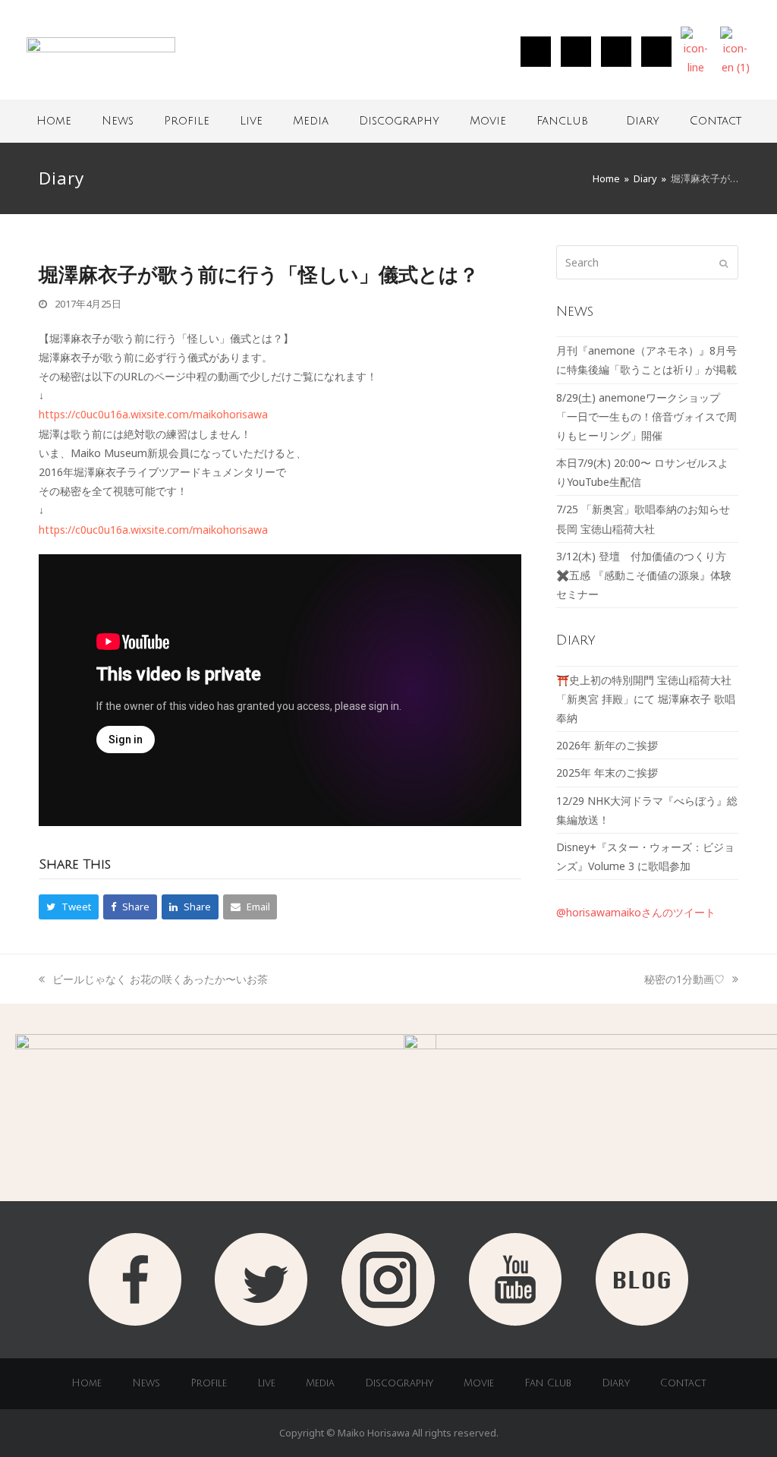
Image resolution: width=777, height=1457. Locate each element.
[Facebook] (616, 51)
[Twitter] (576, 51)
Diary (642, 121)
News (118, 121)
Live (251, 121)
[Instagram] (536, 51)
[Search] (647, 262)
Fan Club (547, 1383)
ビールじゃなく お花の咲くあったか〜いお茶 (160, 979)
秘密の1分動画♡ (684, 979)
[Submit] (723, 262)
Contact (715, 121)
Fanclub (562, 121)
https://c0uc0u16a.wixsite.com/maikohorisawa (153, 414)
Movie (488, 121)
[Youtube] (656, 51)
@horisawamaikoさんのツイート (636, 912)
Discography (399, 121)
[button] (69, 906)
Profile (186, 121)
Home (53, 121)
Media (311, 121)
